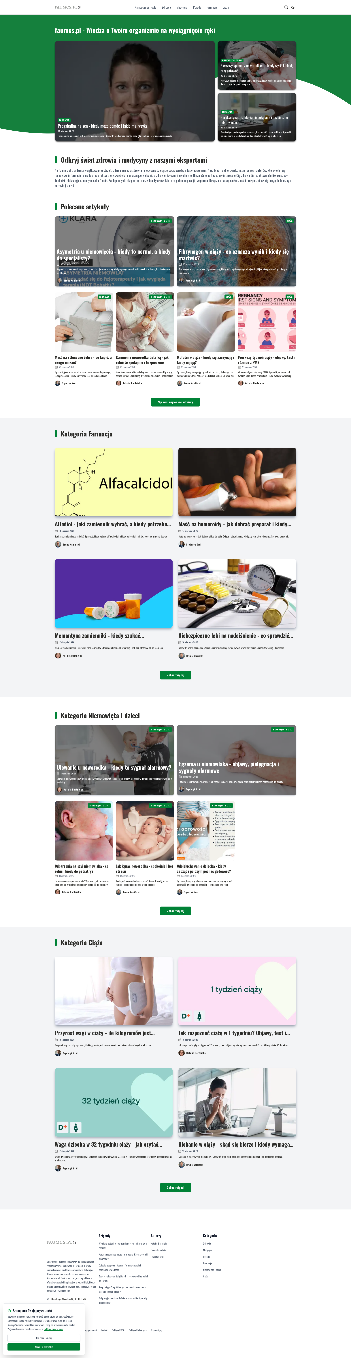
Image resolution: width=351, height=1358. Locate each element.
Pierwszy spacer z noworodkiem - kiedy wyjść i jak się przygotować (257, 68)
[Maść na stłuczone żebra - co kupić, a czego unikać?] (84, 322)
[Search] (286, 7)
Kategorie (210, 1235)
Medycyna (182, 7)
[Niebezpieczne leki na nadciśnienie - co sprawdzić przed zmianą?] (237, 593)
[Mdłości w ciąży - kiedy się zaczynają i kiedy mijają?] (206, 322)
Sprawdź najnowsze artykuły (175, 402)
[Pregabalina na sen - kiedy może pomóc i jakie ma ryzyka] (135, 91)
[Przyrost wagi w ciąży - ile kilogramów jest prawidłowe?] (114, 991)
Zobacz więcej (175, 675)
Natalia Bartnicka (72, 655)
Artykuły (104, 1235)
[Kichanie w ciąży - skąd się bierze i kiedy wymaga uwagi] (237, 1102)
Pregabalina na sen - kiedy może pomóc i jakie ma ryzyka (103, 125)
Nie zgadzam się (44, 1338)
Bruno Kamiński (72, 280)
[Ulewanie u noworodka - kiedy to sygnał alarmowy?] (114, 760)
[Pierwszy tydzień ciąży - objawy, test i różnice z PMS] (267, 322)
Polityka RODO (118, 1330)
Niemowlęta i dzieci (212, 1270)
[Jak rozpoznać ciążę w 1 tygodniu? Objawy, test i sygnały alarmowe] (237, 991)
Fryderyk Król (193, 280)
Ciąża (226, 7)
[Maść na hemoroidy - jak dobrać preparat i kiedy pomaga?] (237, 482)
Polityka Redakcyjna (138, 1330)
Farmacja (212, 7)
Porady (197, 7)
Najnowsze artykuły (145, 7)
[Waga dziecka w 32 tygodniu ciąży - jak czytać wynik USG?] (114, 1102)
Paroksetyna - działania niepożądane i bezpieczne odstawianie (254, 120)
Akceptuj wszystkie (44, 1347)
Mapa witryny (156, 1330)
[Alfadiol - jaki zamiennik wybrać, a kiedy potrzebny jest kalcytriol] (114, 482)
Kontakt (104, 1330)
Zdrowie (166, 7)
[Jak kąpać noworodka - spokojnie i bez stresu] (145, 831)
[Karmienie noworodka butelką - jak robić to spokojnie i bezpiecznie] (145, 322)
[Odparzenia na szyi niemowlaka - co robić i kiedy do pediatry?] (84, 831)
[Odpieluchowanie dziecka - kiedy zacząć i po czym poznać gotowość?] (206, 831)
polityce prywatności (53, 1329)
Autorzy (156, 1235)
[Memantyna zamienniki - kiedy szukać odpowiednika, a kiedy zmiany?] (114, 593)
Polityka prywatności (88, 1330)
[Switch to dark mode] (293, 7)
